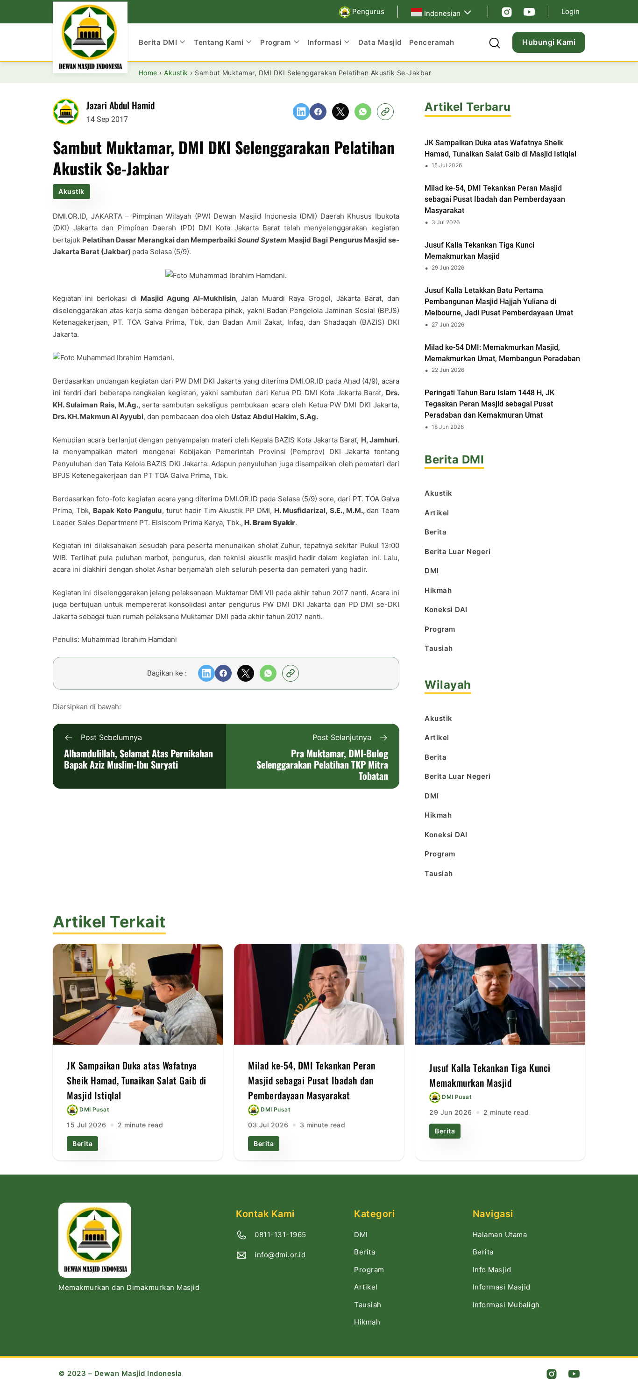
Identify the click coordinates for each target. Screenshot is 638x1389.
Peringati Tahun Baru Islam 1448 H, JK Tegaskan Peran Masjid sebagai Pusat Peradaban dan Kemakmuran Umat (489, 404)
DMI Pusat (94, 1109)
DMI (361, 1234)
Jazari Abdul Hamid (120, 105)
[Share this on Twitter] (340, 111)
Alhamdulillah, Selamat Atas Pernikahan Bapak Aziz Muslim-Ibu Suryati (138, 759)
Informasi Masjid (502, 1286)
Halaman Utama (500, 1234)
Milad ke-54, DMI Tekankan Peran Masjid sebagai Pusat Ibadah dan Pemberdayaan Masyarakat (495, 199)
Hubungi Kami (548, 42)
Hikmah (367, 1322)
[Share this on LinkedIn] (301, 111)
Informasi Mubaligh (506, 1304)
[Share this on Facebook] (318, 111)
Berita (82, 1143)
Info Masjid (492, 1269)
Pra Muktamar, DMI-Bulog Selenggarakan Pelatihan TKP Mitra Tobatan (322, 764)
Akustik (71, 191)
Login (570, 11)
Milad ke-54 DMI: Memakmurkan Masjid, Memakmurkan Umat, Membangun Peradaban (502, 353)
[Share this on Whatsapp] (362, 111)
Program (369, 1269)
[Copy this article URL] (385, 111)
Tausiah (368, 1304)
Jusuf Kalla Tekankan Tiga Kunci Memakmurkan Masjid (479, 251)
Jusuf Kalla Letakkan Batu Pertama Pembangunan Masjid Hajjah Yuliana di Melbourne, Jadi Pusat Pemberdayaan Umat (499, 301)
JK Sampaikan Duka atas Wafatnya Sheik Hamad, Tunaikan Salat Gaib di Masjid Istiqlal (500, 148)
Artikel (366, 1286)
